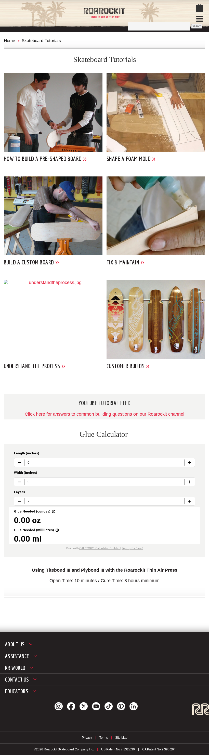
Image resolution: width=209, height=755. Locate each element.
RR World (15, 667)
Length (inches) (26, 453)
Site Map (121, 737)
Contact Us (17, 679)
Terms (103, 737)
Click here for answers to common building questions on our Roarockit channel (104, 414)
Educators (16, 691)
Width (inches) (25, 473)
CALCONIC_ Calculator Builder (99, 548)
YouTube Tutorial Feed (104, 402)
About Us (15, 644)
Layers (19, 492)
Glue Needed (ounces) (35, 511)
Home (9, 40)
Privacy (87, 737)
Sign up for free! (132, 548)
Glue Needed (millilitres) (36, 530)
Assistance (17, 656)
